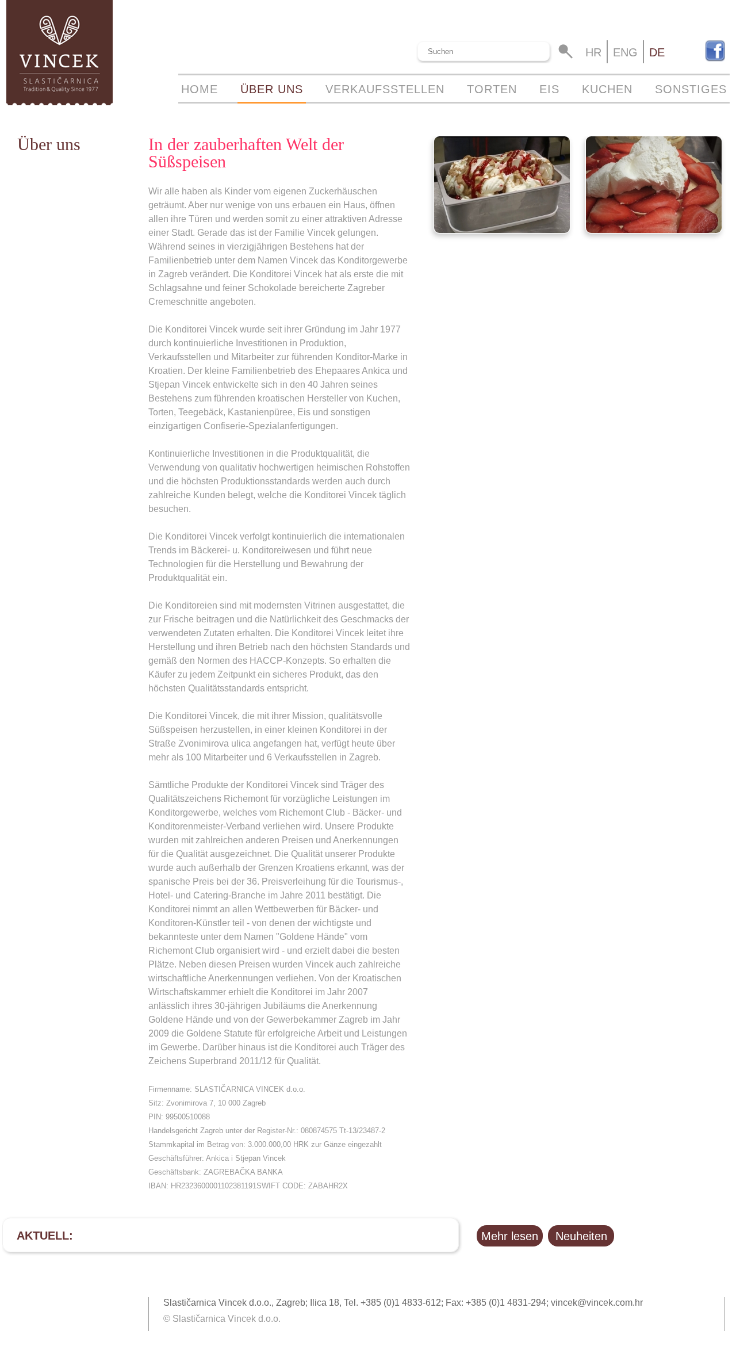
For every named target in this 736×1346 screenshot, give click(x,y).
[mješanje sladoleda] (502, 230)
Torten (492, 89)
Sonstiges (691, 89)
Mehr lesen (509, 1236)
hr (593, 52)
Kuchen (607, 89)
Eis (549, 89)
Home (199, 89)
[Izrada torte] (653, 230)
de (657, 52)
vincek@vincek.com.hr (597, 1302)
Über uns (271, 89)
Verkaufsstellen (384, 89)
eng (625, 52)
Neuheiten (581, 1236)
